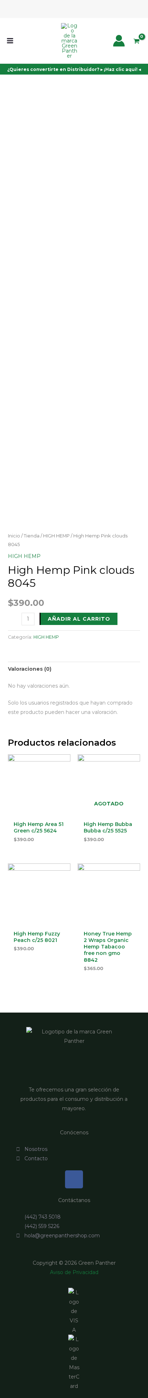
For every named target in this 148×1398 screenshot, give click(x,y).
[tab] (74, 669)
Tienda (32, 536)
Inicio (14, 536)
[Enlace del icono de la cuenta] (119, 41)
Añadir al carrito (79, 619)
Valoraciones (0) (29, 669)
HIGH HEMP (56, 536)
